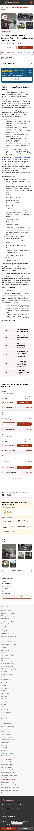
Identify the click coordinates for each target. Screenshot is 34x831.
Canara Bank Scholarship (7, 739)
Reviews (20, 52)
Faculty (27, 52)
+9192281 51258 (8, 813)
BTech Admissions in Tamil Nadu (9, 790)
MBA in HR (3, 653)
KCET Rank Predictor (6, 767)
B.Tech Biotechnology (6, 661)
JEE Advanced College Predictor (9, 775)
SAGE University (5, 624)
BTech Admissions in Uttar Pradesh (10, 784)
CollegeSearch (11, 2)
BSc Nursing (4, 671)
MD (3, 413)
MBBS (4, 391)
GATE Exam (4, 688)
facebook (3, 808)
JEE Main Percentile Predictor (8, 772)
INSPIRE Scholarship (6, 734)
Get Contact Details (17, 597)
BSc (3, 434)
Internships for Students (7, 753)
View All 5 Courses (17, 478)
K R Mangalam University (7, 616)
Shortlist (8, 47)
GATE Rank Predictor (6, 761)
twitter (8, 808)
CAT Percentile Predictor (7, 769)
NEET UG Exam (5, 707)
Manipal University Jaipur (7, 613)
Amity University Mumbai (7, 621)
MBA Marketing (5, 658)
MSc (3, 456)
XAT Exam (3, 704)
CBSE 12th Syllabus (6, 721)
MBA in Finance (5, 650)
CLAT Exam (4, 691)
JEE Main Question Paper (7, 726)
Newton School (5, 633)
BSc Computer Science (7, 674)
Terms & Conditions (7, 824)
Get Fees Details (6, 420)
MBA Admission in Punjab (7, 782)
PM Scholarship (5, 731)
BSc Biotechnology (6, 679)
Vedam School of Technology (8, 644)
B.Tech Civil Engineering (7, 666)
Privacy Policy (24, 821)
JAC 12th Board (5, 750)
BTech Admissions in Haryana (8, 793)
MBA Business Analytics (7, 655)
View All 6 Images (17, 570)
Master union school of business (9, 639)
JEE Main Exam (5, 699)
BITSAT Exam (4, 709)
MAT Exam (4, 696)
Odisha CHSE (4, 747)
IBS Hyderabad (5, 618)
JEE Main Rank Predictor (7, 764)
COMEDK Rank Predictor (7, 777)
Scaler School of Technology (8, 636)
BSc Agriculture (5, 677)
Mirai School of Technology (8, 641)
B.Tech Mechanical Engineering (9, 663)
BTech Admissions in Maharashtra (10, 787)
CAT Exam (3, 685)
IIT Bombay (4, 626)
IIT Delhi (3, 629)
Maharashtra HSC (5, 742)
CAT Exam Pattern (6, 715)
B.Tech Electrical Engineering (8, 669)
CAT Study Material (6, 723)
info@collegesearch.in (10, 816)
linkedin (13, 808)
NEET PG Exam (5, 693)
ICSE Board (4, 745)
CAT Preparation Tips (6, 712)
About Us (4, 821)
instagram (18, 808)
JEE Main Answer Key (6, 729)
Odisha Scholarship (6, 737)
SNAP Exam (4, 701)
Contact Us (14, 821)
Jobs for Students (5, 755)
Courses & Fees (10, 52)
